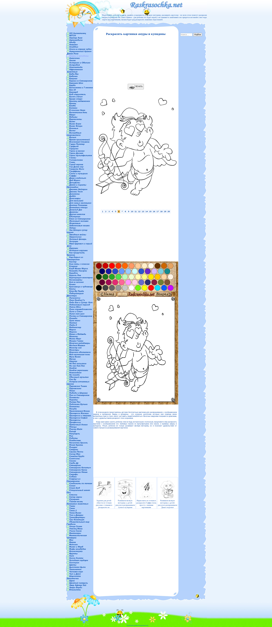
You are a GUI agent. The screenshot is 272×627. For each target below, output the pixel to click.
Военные (73, 128)
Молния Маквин (77, 345)
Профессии (75, 422)
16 (154, 211)
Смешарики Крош (78, 470)
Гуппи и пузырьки (78, 173)
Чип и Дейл (75, 574)
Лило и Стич (75, 311)
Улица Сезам (75, 526)
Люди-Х (73, 325)
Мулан (72, 359)
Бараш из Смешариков (80, 81)
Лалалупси (74, 298)
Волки (72, 130)
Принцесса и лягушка (80, 415)
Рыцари (73, 447)
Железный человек (78, 221)
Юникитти (75, 590)
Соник (72, 485)
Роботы (73, 438)
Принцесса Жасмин (79, 413)
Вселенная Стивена (79, 142)
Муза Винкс (75, 357)
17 (158, 211)
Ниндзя (72, 368)
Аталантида (75, 67)
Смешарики (75, 465)
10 (132, 211)
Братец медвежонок (79, 101)
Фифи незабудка (77, 549)
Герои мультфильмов (80, 155)
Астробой (74, 65)
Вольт (72, 137)
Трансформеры (77, 517)
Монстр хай (75, 348)
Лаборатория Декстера (75, 294)
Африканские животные (75, 70)
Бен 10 (72, 90)
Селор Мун (74, 454)
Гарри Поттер (77, 144)
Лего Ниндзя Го (77, 300)
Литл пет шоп (76, 314)
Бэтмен (73, 108)
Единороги (74, 216)
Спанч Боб (74, 488)
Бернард (73, 92)
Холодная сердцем (78, 560)
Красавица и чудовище (81, 286)
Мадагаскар (75, 327)
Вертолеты (75, 119)
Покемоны (74, 406)
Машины (73, 336)
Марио (72, 329)
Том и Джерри (76, 515)
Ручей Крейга (76, 445)
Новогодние (75, 372)
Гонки (72, 162)
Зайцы (72, 228)
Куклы (72, 289)
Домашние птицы (78, 207)
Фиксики (73, 544)
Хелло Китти (76, 558)
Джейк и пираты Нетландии (76, 186)
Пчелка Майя (75, 429)
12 (139, 211)
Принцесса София (78, 418)
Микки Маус (75, 338)
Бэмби (72, 105)
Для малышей (76, 200)
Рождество (75, 440)
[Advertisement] (135, 60)
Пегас (72, 390)
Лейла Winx (75, 307)
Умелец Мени (76, 528)
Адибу (72, 42)
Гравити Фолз (76, 169)
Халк (71, 556)
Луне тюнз (74, 320)
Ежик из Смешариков (79, 219)
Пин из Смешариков (79, 395)
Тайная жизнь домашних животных (77, 502)
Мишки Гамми (76, 341)
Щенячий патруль (78, 583)
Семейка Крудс (76, 456)
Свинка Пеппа (76, 452)
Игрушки (73, 248)
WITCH (72, 35)
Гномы (72, 158)
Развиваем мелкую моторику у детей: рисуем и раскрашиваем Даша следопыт (167, 503)
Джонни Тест (76, 191)
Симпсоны (74, 458)
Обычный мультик (79, 377)
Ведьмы (73, 117)
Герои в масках (77, 151)
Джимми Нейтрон (78, 189)
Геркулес (73, 148)
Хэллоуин (74, 562)
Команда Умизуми (78, 271)
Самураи (73, 449)
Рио (71, 436)
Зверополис (75, 237)
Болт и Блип (76, 96)
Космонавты (75, 280)
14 (146, 211)
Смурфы (73, 474)
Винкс (72, 121)
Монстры (74, 350)
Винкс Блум (75, 124)
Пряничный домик (78, 424)
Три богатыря (76, 519)
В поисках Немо (77, 110)
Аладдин (73, 47)
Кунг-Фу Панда (76, 291)
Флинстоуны (76, 551)
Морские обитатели (80, 352)
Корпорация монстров (81, 277)
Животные (74, 223)
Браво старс (75, 99)
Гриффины (75, 171)
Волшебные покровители (74, 134)
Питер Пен (74, 402)
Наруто (73, 361)
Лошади (73, 318)
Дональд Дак (75, 210)
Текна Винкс (75, 513)
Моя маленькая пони (79, 354)
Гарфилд (73, 146)
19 (165, 211)
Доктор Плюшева (78, 205)
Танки (72, 506)
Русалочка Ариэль (78, 443)
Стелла (73, 495)
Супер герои (75, 497)
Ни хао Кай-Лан (77, 366)
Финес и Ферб (76, 547)
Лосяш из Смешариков (80, 316)
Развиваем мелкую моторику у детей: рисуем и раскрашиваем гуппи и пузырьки (125, 503)
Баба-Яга (73, 74)
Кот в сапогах (76, 282)
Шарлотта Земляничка (74, 577)
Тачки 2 (73, 510)
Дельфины (74, 182)
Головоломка (76, 160)
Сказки (72, 461)
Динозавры (75, 198)
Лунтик (73, 323)
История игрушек (78, 250)
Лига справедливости (80, 309)
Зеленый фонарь (77, 239)
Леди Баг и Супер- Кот (81, 302)
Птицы (73, 427)
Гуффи (72, 176)
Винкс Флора (75, 126)
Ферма (72, 542)
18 (161, 211)
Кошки (72, 284)
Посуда (73, 409)
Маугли (73, 332)
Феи (71, 540)
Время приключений (79, 139)
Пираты (73, 400)
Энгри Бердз (75, 587)
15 (150, 211)
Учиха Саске (75, 531)
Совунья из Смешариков (73, 480)
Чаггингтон (75, 569)
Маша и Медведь (77, 334)
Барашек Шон (76, 83)
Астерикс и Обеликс (79, 62)
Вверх (72, 115)
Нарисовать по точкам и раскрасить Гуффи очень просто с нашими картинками (146, 503)
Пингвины (74, 397)
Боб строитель (77, 94)
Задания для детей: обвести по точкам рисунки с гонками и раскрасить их (104, 503)
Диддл (72, 196)
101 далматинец (77, 33)
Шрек (72, 580)
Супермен (74, 499)
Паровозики (75, 388)
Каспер (72, 262)
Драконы (73, 212)
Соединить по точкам (80, 483)
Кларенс (73, 266)
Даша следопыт (77, 178)
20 (169, 211)
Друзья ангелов (77, 214)
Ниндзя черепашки (78, 370)
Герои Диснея (76, 153)
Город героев (76, 164)
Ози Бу (72, 379)
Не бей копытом (77, 363)
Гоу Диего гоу (76, 167)
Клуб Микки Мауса (78, 268)
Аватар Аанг (75, 38)
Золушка (73, 241)
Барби (72, 85)
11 (136, 211)
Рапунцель (74, 433)
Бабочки (73, 76)
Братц (72, 103)
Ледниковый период (79, 305)
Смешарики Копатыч (80, 467)
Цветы (72, 565)
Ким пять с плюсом (79, 264)
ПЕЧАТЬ (139, 86)
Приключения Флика (79, 411)
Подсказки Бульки (78, 404)
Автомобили (76, 40)
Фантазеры (75, 533)
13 (143, 211)
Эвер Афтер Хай (77, 585)
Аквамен (73, 44)
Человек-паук (76, 571)
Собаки (73, 476)
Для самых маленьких (80, 203)
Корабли (73, 273)
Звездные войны (77, 234)
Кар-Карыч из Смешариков (75, 258)
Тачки (72, 508)
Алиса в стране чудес (80, 49)
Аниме (72, 60)
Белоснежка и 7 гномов (81, 87)
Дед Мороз (74, 180)
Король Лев (75, 275)
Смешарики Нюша (78, 472)
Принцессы (75, 420)
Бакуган (73, 78)
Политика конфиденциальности (137, 625)
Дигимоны (74, 194)
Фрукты (73, 553)
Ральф (72, 431)
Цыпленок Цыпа (77, 567)
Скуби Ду (73, 463)
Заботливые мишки (79, 225)
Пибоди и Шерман (78, 393)
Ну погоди (74, 375)
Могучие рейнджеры (79, 343)
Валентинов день (78, 112)
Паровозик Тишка (78, 386)
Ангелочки (74, 58)
